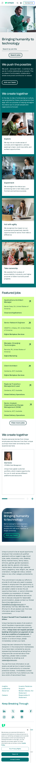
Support (22, 688)
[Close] (28, 730)
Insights (5, 686)
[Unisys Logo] (9, 3)
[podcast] (22, 717)
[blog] (13, 717)
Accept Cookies (15, 759)
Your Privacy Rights (15, 748)
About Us (5, 691)
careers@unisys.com (9, 660)
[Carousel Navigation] (30, 499)
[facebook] (31, 711)
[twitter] (13, 711)
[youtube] (22, 711)
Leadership (6, 688)
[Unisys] (3, 725)
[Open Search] (17, 3)
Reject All (15, 754)
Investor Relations (25, 686)
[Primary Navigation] (2, 3)
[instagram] (4, 717)
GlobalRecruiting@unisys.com (13, 604)
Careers (5, 695)
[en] (21, 3)
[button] (28, 499)
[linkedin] (4, 711)
